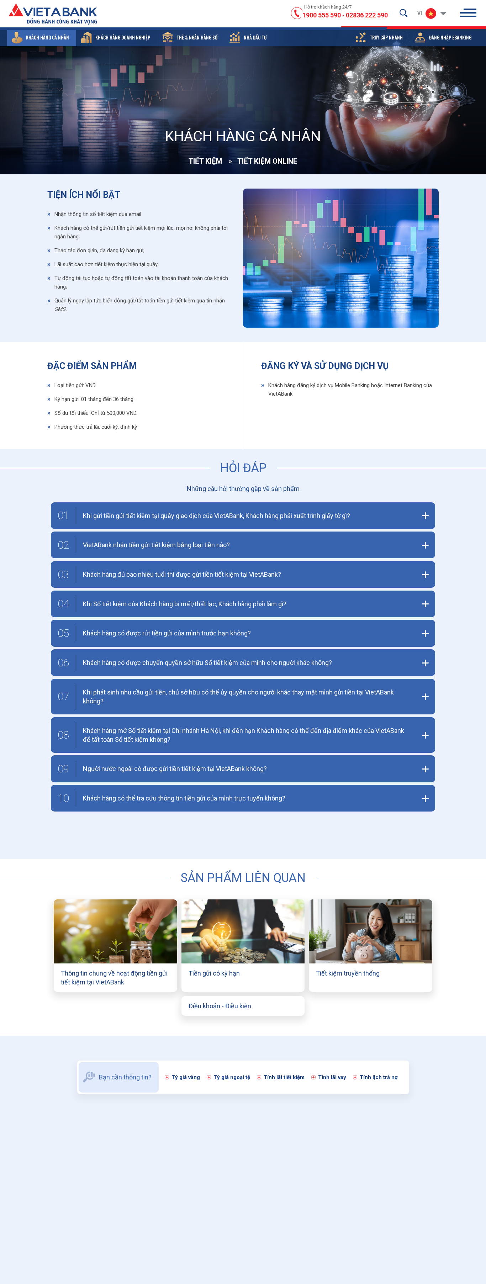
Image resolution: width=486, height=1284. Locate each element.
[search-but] (403, 13)
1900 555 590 (321, 15)
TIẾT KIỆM (205, 161)
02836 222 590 (367, 15)
